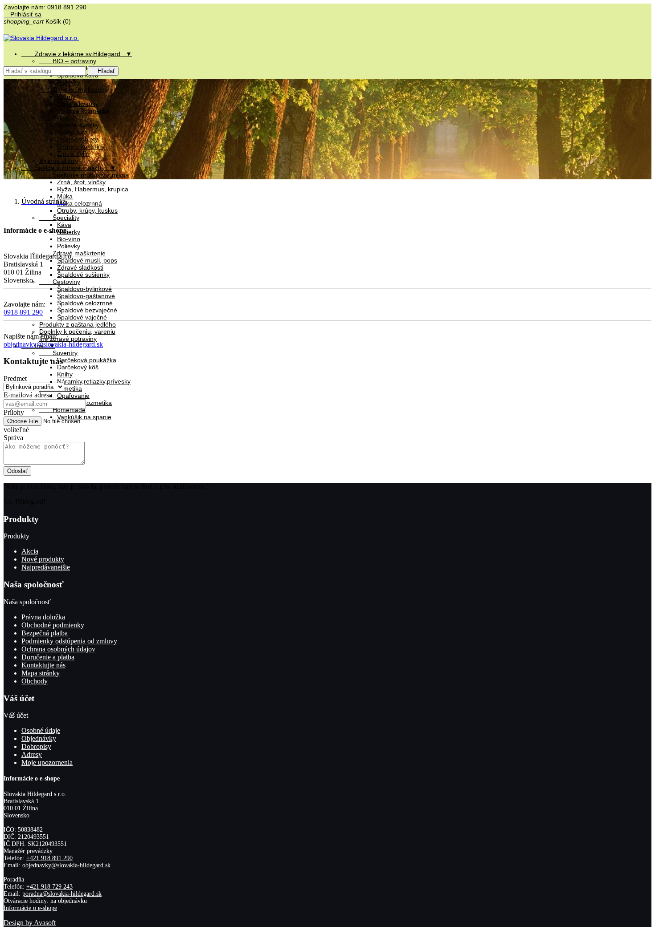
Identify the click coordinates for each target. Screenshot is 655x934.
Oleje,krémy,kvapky (73, 89)
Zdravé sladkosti (80, 267)
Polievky (68, 82)
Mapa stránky (40, 673)
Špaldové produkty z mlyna (84, 174)
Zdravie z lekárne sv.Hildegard (76, 53)
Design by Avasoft (30, 922)
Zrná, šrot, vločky (81, 182)
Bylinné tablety (77, 139)
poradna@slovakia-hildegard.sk (62, 893)
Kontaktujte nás (43, 665)
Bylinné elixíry (58, 160)
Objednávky (38, 738)
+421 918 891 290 (49, 858)
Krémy (66, 96)
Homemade (62, 409)
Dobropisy (36, 746)
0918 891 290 (23, 312)
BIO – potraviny (67, 61)
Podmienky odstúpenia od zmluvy (69, 641)
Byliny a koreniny (81, 146)
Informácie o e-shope (30, 908)
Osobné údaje (40, 730)
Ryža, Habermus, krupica (92, 189)
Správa (13, 437)
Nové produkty (42, 559)
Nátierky (68, 231)
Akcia (29, 551)
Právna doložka (43, 617)
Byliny (54, 117)
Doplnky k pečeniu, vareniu (77, 331)
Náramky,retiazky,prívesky (94, 381)
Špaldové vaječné (82, 317)
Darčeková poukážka (86, 360)
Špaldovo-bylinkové (84, 288)
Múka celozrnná (79, 203)
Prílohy (14, 412)
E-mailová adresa (28, 395)
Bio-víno (68, 239)
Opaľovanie (73, 395)
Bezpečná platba (44, 633)
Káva (64, 224)
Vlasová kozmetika (83, 110)
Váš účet (19, 698)
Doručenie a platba (47, 657)
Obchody (34, 681)
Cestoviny (59, 281)
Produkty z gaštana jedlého (77, 324)
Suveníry (58, 352)
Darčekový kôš (77, 367)
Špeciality (59, 217)
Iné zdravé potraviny (68, 338)
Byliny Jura (72, 132)
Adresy (31, 754)
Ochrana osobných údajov (58, 649)
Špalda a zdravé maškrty (68, 167)
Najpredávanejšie (45, 567)
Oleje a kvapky (77, 103)
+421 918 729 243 (49, 886)
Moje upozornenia (47, 762)
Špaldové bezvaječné (87, 310)
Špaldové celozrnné (85, 303)
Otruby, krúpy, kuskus (87, 210)
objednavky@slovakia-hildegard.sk (53, 344)
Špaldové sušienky (83, 274)
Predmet (15, 378)
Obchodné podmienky (52, 625)
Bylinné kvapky (78, 125)
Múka (65, 196)
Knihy (65, 374)
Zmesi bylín (73, 153)
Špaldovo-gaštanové (86, 295)
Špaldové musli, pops (87, 260)
